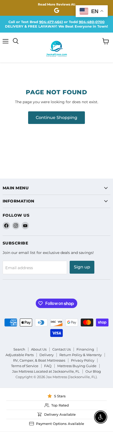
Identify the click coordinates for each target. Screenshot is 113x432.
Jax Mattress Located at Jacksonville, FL (46, 371)
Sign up (82, 266)
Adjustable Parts (20, 355)
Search (19, 349)
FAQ (48, 366)
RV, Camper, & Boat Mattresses (39, 360)
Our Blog (93, 371)
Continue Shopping (56, 117)
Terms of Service (24, 366)
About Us (39, 349)
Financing (85, 349)
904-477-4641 (51, 22)
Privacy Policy (82, 360)
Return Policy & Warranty (80, 355)
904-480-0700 (92, 22)
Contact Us (61, 349)
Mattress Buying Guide (76, 366)
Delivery (46, 355)
